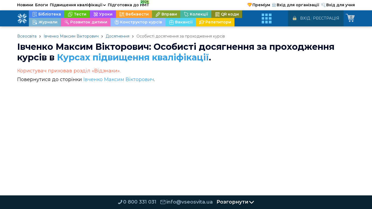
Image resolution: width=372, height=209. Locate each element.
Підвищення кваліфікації (78, 4)
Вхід (305, 18)
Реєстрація (326, 18)
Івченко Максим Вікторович (71, 36)
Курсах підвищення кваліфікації (133, 57)
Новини (25, 4)
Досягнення (117, 36)
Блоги (41, 4)
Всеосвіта (26, 36)
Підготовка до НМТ (128, 4)
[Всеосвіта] (22, 18)
